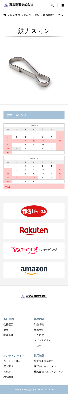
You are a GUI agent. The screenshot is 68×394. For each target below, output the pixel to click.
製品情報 (39, 324)
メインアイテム (42, 340)
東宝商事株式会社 (44, 360)
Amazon (8, 376)
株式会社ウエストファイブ (48, 371)
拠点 (5, 329)
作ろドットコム (12, 360)
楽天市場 (8, 366)
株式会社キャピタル (45, 366)
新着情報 (39, 329)
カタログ (39, 335)
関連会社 (8, 335)
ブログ (37, 345)
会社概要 (8, 324)
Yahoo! (7, 371)
